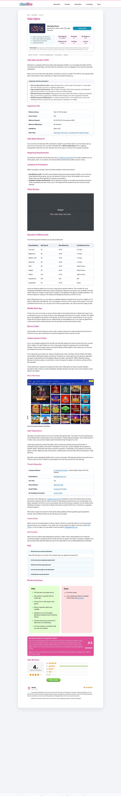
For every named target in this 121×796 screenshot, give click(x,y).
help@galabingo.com (60, 476)
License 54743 (58, 493)
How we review (58, 54)
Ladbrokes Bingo (84, 133)
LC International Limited (61, 470)
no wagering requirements (65, 157)
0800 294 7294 (58, 485)
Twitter (65, 489)
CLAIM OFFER (82, 28)
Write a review (53, 680)
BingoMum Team (49, 54)
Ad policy (66, 54)
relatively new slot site (54, 499)
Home (28, 15)
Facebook (57, 489)
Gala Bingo (57, 133)
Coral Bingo (72, 133)
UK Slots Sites (34, 15)
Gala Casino (64, 133)
